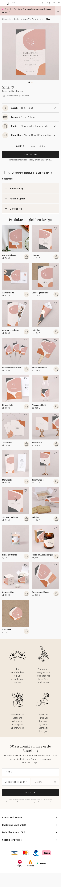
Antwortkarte (8, 293)
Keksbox (36, 517)
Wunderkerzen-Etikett (11, 367)
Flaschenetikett (39, 405)
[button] (58, 10)
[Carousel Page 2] (32, 82)
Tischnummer (38, 480)
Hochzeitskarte (9, 255)
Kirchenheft (7, 405)
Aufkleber (6, 630)
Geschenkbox (8, 592)
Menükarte (7, 480)
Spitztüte (36, 330)
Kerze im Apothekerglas (42, 555)
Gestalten (30, 154)
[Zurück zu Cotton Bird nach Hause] (10, 4)
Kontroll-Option (17, 198)
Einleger (35, 255)
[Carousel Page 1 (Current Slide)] (29, 82)
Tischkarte (7, 442)
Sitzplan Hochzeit (10, 517)
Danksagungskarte (40, 293)
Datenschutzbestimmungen (15, 802)
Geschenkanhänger (40, 592)
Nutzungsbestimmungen (37, 802)
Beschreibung (17, 188)
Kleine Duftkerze (9, 555)
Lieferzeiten (16, 208)
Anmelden (30, 792)
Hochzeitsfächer (39, 367)
